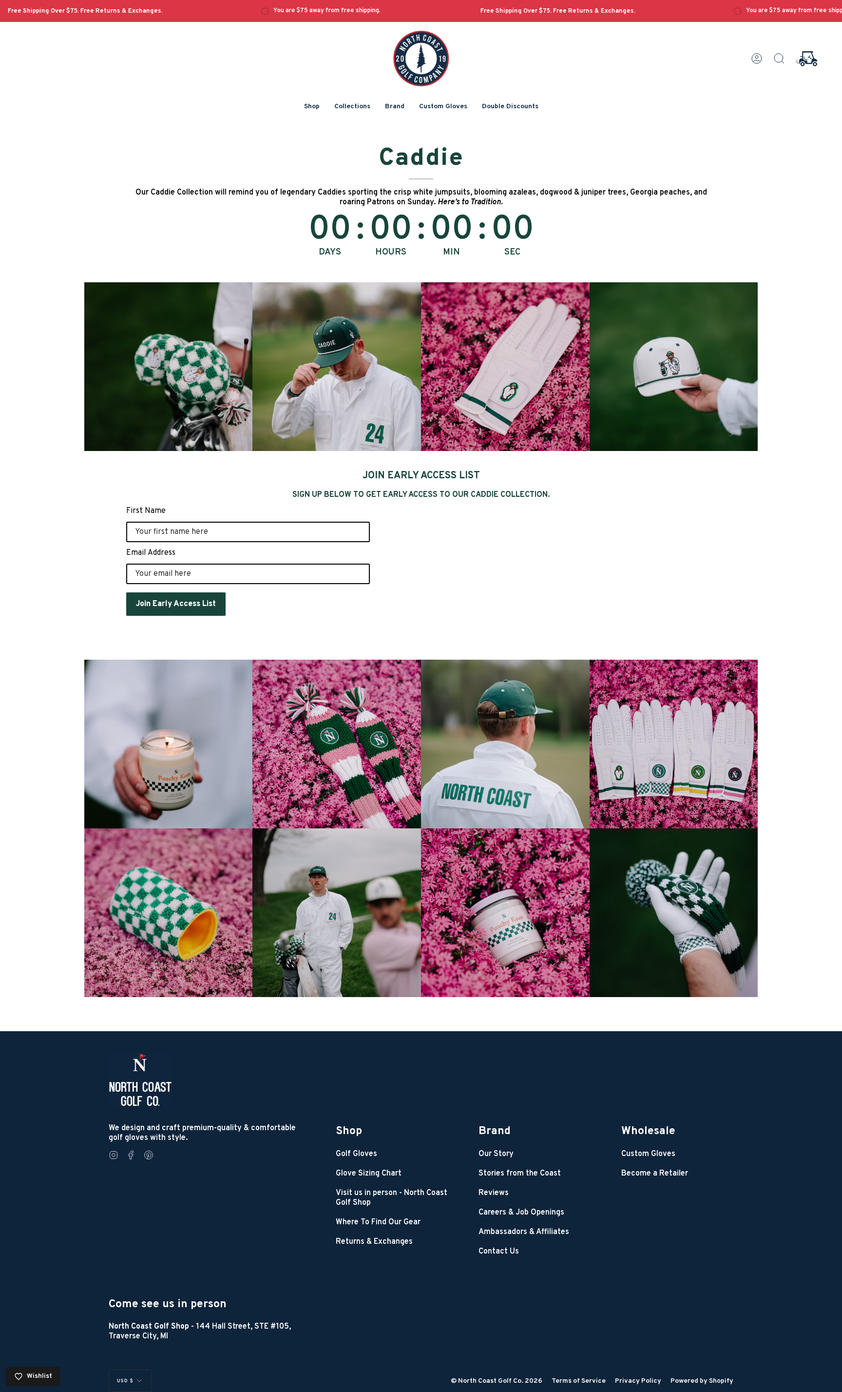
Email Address (150, 553)
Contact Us (498, 1251)
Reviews (493, 1193)
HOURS (390, 252)
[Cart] (806, 58)
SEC (512, 252)
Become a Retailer (654, 1173)
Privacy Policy (638, 1381)
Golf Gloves (356, 1154)
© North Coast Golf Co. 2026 (496, 1381)
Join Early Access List (176, 604)
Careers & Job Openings (521, 1212)
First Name (146, 511)
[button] (312, 107)
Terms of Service (579, 1381)
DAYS (330, 252)
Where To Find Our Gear (378, 1222)
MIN (451, 252)
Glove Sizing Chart (369, 1173)
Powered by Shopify (701, 1381)
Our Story (496, 1154)
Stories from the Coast (519, 1173)
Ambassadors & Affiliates (523, 1232)
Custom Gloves (648, 1154)
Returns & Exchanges (374, 1242)
